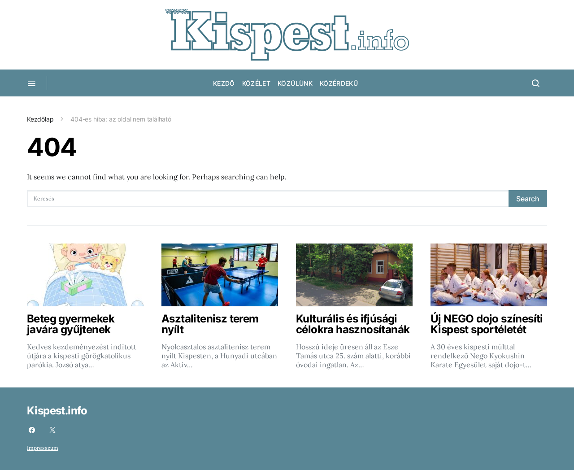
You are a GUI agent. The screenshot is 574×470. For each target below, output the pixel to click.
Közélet (256, 83)
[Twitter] (52, 430)
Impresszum (42, 447)
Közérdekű (339, 83)
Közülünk (295, 83)
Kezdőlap (40, 119)
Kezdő (224, 83)
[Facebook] (32, 430)
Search (527, 198)
